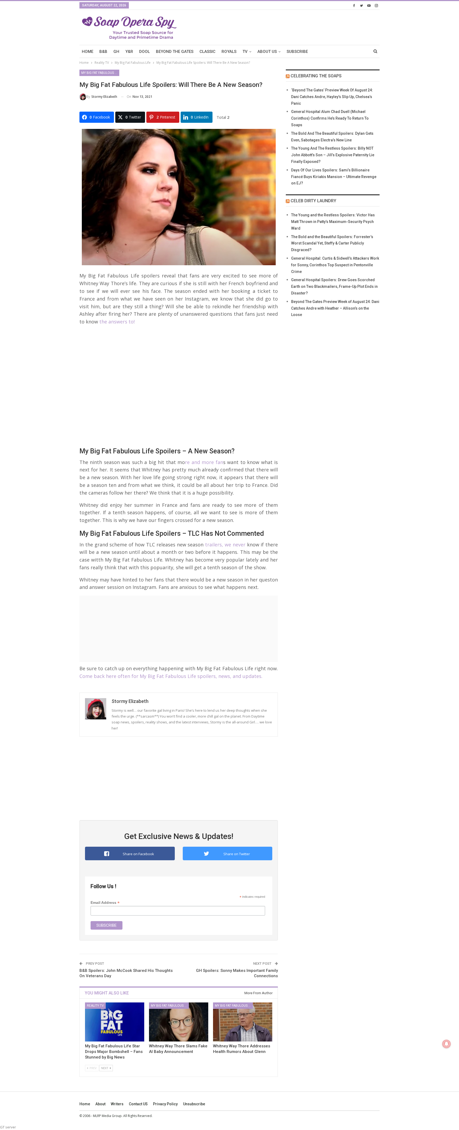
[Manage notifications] (446, 1044)
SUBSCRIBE (297, 51)
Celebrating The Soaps (316, 75)
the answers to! (116, 321)
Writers (117, 1104)
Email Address (105, 902)
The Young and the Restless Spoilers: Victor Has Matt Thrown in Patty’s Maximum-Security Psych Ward (333, 221)
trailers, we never (225, 544)
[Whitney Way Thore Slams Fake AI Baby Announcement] (178, 1022)
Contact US (138, 1104)
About (100, 1104)
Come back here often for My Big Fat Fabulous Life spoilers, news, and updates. (170, 676)
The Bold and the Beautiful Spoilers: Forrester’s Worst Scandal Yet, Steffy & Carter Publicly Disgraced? (332, 243)
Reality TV (95, 1005)
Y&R (129, 51)
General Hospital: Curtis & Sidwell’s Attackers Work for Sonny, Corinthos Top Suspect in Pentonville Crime (335, 265)
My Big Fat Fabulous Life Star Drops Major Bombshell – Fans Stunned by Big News (114, 1052)
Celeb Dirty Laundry (313, 200)
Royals (229, 51)
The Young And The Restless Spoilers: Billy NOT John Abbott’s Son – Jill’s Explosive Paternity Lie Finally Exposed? (332, 155)
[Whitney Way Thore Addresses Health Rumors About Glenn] (242, 1022)
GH (116, 51)
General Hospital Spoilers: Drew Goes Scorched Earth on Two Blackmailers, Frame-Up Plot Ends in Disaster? (334, 286)
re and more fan (204, 462)
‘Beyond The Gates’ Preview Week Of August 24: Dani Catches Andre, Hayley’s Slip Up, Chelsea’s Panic (332, 97)
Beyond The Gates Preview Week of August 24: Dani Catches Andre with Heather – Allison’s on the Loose (335, 308)
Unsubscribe (194, 1104)
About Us (267, 51)
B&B (103, 51)
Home (84, 1104)
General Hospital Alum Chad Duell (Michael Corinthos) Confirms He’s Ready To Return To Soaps (330, 118)
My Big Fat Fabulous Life (100, 73)
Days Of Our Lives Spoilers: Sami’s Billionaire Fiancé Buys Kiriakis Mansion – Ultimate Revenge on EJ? (333, 176)
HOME (87, 51)
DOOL (144, 51)
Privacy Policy (165, 1104)
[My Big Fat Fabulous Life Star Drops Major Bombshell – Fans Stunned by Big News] (114, 1022)
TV (245, 51)
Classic (207, 51)
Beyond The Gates (174, 51)
